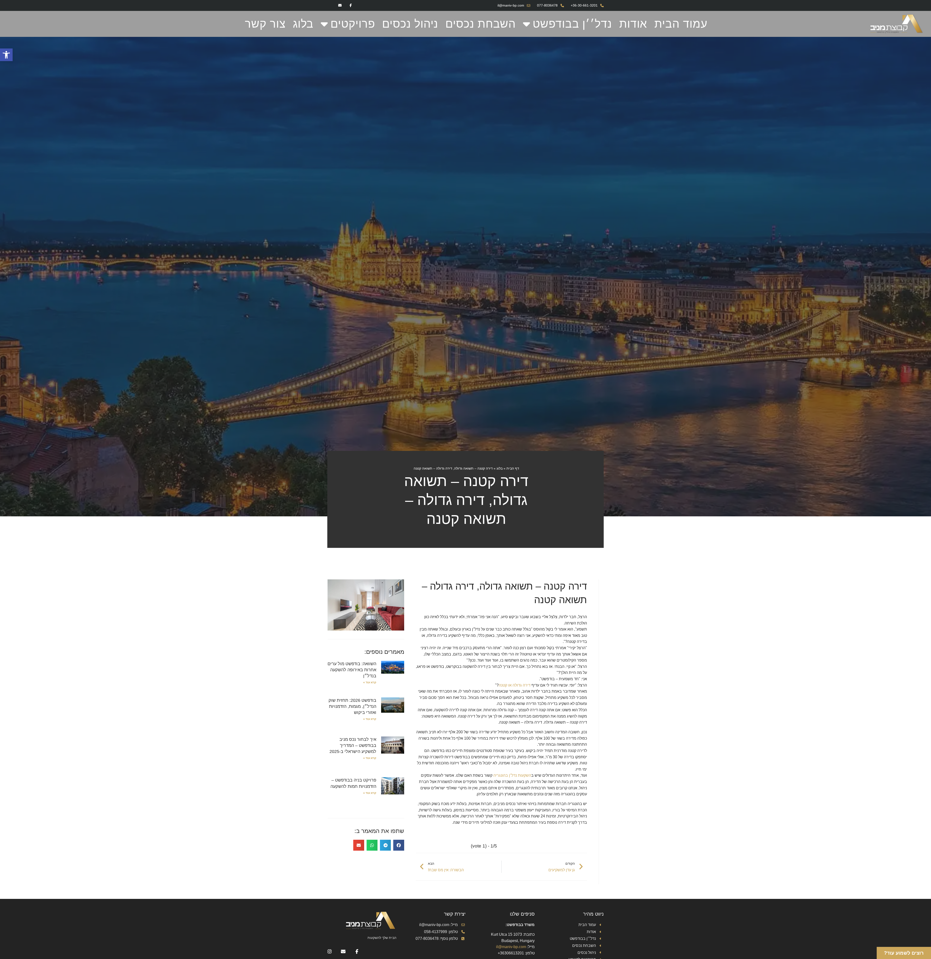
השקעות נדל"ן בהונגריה (512, 775)
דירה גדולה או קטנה (514, 685)
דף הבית (512, 468)
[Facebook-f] (350, 5)
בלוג (303, 23)
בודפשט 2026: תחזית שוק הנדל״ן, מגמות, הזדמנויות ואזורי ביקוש (352, 706)
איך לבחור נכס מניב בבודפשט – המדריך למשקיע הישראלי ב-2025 (352, 745)
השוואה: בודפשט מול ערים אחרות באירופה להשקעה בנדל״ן (352, 669)
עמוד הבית (680, 23)
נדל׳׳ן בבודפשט (572, 23)
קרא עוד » (369, 682)
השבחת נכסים (480, 23)
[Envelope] (340, 5)
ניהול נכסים (410, 23)
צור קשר (265, 23)
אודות (633, 23)
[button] (6, 54)
